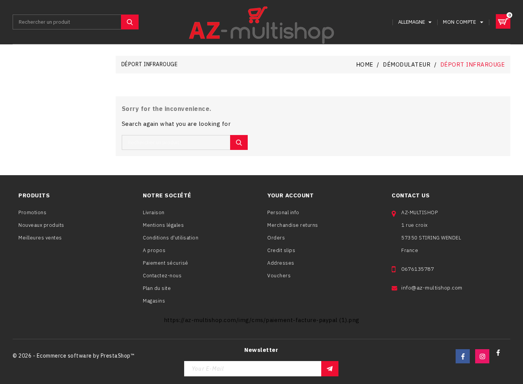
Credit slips (281, 250)
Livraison (154, 212)
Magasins (154, 301)
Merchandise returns (292, 225)
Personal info (283, 212)
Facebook (463, 356)
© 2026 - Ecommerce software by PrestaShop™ (73, 355)
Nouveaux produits (41, 225)
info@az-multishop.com (432, 287)
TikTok (501, 356)
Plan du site (157, 288)
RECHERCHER (130, 22)
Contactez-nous (162, 275)
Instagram (482, 356)
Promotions (32, 212)
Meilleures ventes (40, 237)
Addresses (280, 263)
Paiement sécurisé (165, 263)
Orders (276, 237)
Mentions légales (163, 225)
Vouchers (279, 275)
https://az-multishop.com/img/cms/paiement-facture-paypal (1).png (262, 320)
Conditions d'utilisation (170, 237)
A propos (154, 250)
